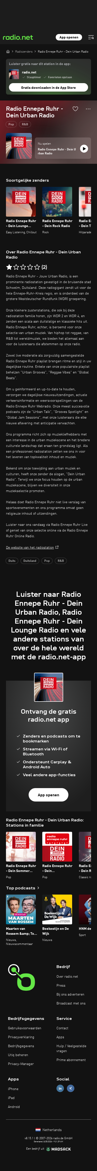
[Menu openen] (91, 37)
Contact (62, 1028)
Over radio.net (67, 976)
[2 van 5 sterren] (16, 267)
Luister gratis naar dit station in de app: (40, 64)
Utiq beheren (18, 1055)
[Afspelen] (84, 149)
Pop (11, 124)
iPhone (13, 1089)
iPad (11, 1098)
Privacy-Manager (21, 1064)
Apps (60, 1037)
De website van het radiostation (30, 547)
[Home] (8, 51)
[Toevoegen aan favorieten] (75, 109)
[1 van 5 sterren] (9, 267)
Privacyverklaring (21, 1037)
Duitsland (29, 561)
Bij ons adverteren (70, 994)
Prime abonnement (71, 1060)
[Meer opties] (88, 109)
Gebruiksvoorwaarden (24, 1028)
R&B (25, 124)
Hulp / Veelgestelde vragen (71, 1048)
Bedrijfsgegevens (21, 1046)
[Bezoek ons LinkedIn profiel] (60, 1088)
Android (14, 1107)
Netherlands (52, 1130)
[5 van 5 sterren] (37, 267)
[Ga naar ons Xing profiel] (71, 1088)
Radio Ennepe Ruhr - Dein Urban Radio (57, 151)
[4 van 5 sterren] (30, 267)
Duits (11, 561)
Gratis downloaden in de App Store (48, 88)
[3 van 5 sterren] (23, 267)
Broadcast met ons (71, 1003)
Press (60, 985)
